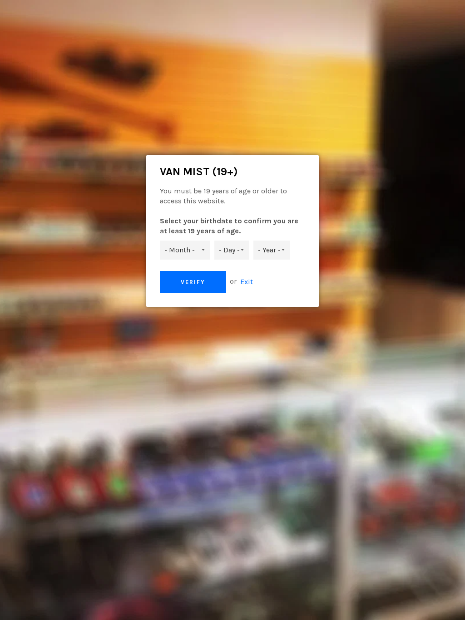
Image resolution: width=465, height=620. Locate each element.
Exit (246, 281)
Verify (193, 282)
